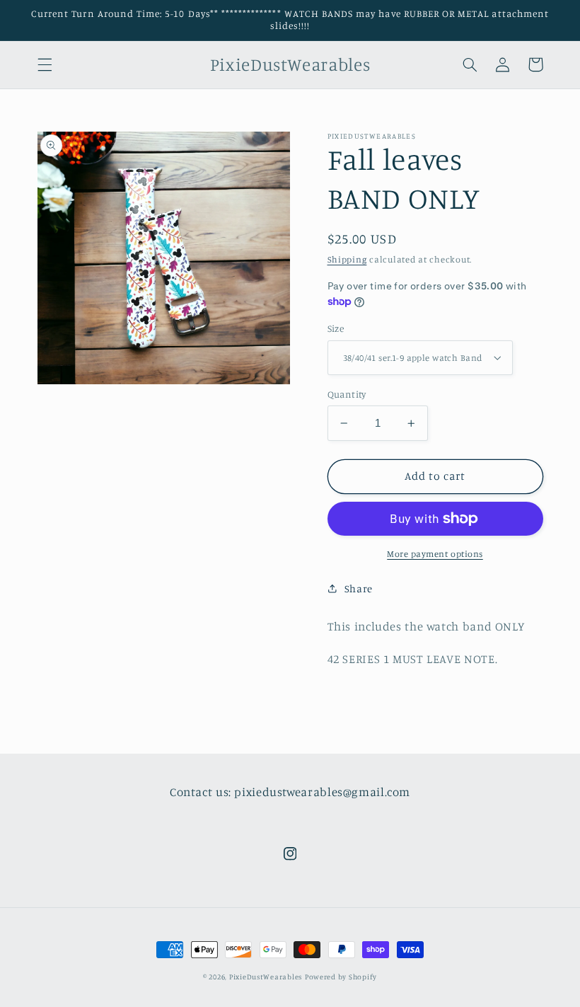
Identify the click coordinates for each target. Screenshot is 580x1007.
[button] (44, 64)
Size (335, 328)
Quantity (346, 394)
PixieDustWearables (265, 976)
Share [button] (358, 588)
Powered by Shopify (341, 976)
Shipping (347, 259)
